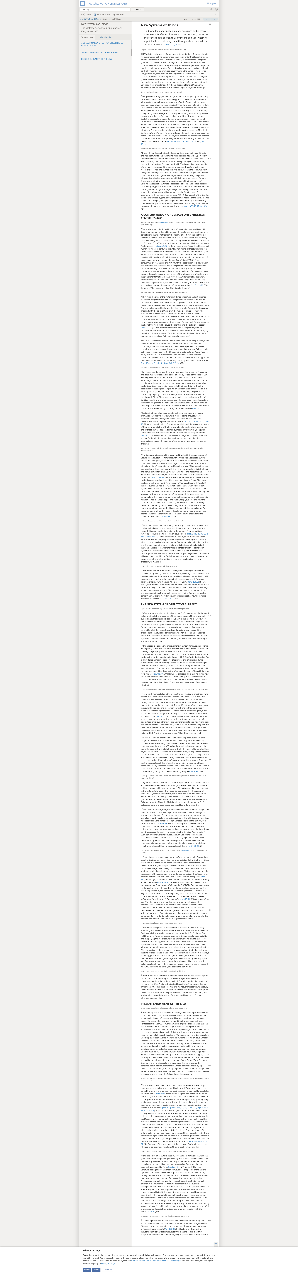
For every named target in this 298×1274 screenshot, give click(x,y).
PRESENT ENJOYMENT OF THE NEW (96, 59)
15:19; (173, 1107)
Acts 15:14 (160, 1093)
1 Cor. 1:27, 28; (193, 1107)
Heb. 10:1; (198, 421)
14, (182, 1107)
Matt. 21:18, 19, (193, 534)
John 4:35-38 (167, 516)
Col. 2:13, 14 (174, 363)
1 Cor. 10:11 (198, 285)
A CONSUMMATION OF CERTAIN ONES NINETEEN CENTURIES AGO (102, 44)
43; (201, 534)
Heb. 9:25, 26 (184, 899)
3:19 (152, 1110)
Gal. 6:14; (204, 1107)
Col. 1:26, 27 (169, 598)
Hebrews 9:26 (163, 222)
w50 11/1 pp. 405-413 (91, 19)
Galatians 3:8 (173, 1167)
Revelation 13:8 (187, 850)
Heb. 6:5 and (193, 1141)
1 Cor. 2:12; (145, 1110)
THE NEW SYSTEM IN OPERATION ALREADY (100, 52)
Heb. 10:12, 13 (198, 408)
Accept (87, 1269)
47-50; (199, 206)
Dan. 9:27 (145, 327)
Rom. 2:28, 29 (193, 582)
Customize (107, 1269)
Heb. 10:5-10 (158, 674)
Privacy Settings (108, 1263)
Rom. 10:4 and (147, 363)
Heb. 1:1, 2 (171, 44)
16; (185, 1107)
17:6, (178, 1107)
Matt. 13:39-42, (189, 206)
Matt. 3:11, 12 (158, 477)
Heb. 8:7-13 (194, 771)
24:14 (204, 206)
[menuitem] (216, 9)
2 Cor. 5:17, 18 (161, 823)
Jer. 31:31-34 (193, 846)
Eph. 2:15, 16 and (161, 363)
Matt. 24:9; (181, 141)
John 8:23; (166, 1107)
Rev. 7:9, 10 (191, 141)
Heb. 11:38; (171, 141)
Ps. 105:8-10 (170, 1229)
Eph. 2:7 (151, 1211)
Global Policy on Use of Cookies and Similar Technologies (156, 1260)
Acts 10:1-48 (152, 536)
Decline (96, 1269)
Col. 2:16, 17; (188, 421)
